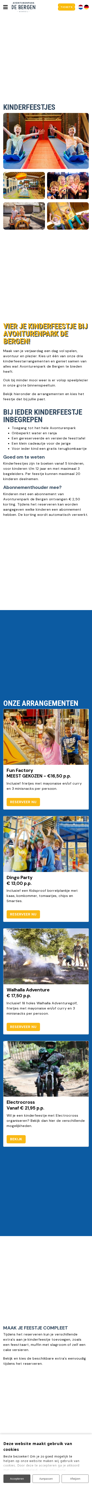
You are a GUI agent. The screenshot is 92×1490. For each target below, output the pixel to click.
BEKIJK (16, 1139)
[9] (24, 216)
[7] (68, 216)
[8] (68, 185)
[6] (46, 141)
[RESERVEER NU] (46, 737)
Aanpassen (46, 1479)
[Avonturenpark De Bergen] (23, 7)
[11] (24, 185)
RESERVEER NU (23, 802)
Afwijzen (75, 1479)
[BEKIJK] (46, 1069)
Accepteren (17, 1479)
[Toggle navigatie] (5, 7)
